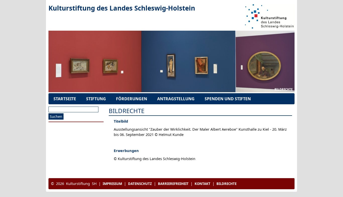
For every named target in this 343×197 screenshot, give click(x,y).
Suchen (56, 116)
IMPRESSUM (112, 183)
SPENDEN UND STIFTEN (228, 99)
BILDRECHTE (283, 89)
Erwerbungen (126, 150)
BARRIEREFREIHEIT (173, 183)
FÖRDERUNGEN (131, 99)
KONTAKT (202, 183)
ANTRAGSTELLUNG (176, 99)
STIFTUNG (96, 99)
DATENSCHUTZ (140, 183)
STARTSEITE (64, 99)
